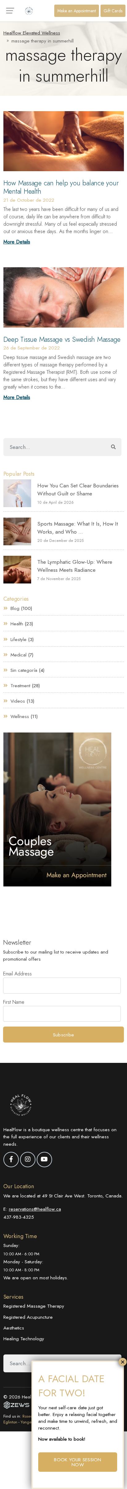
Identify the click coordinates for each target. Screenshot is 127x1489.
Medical (18, 655)
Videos (17, 701)
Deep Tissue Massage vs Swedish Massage (62, 339)
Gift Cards (113, 11)
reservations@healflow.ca (35, 1209)
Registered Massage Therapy (33, 1305)
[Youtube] (44, 1159)
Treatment (20, 685)
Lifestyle (18, 639)
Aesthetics (13, 1327)
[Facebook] (11, 1159)
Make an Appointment (76, 11)
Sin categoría (23, 670)
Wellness (19, 716)
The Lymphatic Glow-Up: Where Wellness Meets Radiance (74, 566)
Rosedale (30, 1416)
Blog (14, 608)
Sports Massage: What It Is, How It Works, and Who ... (77, 528)
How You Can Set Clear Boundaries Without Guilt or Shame (78, 490)
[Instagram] (27, 1159)
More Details (16, 241)
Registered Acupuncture (28, 1317)
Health (16, 623)
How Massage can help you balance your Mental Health (61, 187)
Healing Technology (23, 1338)
